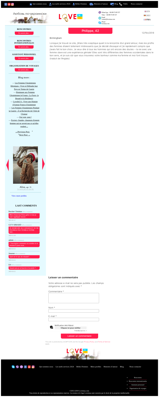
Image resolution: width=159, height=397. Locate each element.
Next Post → (24, 135)
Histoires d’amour (101, 4)
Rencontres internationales (138, 381)
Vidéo (125, 4)
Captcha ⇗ (81, 330)
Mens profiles (96, 367)
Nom (51, 307)
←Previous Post (22, 132)
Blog (116, 4)
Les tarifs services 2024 (61, 4)
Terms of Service (104, 342)
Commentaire (56, 291)
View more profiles (19, 196)
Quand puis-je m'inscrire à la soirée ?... (23, 268)
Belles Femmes (81, 4)
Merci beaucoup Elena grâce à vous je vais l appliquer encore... (23, 216)
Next (43, 164)
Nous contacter (136, 4)
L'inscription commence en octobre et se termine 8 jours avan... (24, 244)
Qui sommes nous (40, 4)
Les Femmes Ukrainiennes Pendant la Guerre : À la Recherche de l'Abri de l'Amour (24, 111)
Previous (7, 165)
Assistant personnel (137, 385)
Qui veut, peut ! (25, 117)
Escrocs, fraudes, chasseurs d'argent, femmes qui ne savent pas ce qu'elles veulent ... (25, 123)
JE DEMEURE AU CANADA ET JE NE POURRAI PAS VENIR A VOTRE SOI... (24, 230)
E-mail (52, 316)
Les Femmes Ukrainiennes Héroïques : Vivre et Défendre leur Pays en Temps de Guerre (24, 86)
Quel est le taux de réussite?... (20, 257)
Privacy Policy (89, 342)
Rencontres (138, 377)
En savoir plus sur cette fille (25, 189)
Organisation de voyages (138, 388)
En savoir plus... (24, 33)
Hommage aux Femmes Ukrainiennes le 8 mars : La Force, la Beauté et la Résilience (24, 95)
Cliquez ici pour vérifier (70, 328)
